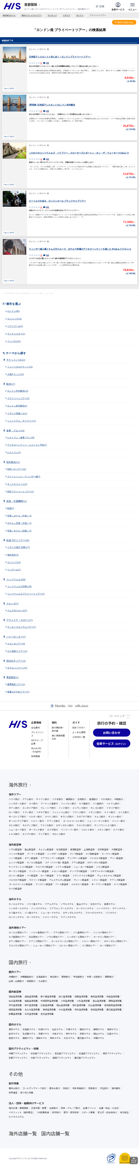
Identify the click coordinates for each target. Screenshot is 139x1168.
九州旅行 (42, 981)
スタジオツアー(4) (16, 643)
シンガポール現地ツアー (78, 936)
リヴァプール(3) (15, 326)
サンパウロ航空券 (78, 871)
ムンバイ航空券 (16, 862)
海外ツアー (15, 794)
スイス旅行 (123, 812)
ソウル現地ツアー (55, 936)
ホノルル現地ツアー (18, 932)
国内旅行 (18, 962)
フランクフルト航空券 (83, 875)
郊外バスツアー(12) (16, 469)
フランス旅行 (78, 812)
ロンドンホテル (16, 917)
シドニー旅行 (37, 820)
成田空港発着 (31, 996)
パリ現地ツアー (89, 945)
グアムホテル (51, 904)
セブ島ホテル (15, 912)
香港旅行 (93, 799)
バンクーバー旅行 (69, 829)
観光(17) (10, 384)
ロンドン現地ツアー (69, 945)
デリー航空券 (116, 858)
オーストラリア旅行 (18, 820)
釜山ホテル (82, 904)
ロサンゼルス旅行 (64, 825)
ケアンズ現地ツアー (38, 941)
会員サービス (118, 9)
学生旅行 (104, 1088)
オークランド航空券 (101, 884)
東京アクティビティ (112, 1053)
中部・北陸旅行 (94, 976)
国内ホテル (15, 1024)
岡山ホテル (98, 1033)
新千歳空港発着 (48, 996)
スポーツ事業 (88, 1112)
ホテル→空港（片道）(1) (19, 523)
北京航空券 (103, 849)
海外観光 (115, 1088)
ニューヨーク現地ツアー (45, 945)
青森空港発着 (97, 996)
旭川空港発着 (65, 996)
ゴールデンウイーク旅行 (34, 1088)
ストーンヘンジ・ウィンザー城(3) (23, 476)
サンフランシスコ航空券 (21, 866)
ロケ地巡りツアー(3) (17, 651)
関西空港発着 (115, 1000)
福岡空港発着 (15, 1009)
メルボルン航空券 (80, 884)
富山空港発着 (99, 1000)
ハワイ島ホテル (34, 904)
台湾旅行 (81, 799)
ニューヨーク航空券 (83, 866)
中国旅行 (118, 799)
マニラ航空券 (76, 853)
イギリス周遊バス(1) (17, 413)
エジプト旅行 (28, 834)
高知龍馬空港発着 (113, 1005)
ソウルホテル (67, 904)
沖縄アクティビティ (18, 1053)
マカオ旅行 (106, 799)
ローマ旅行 (14, 812)
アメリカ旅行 (46, 825)
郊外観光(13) (13, 462)
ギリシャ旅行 (114, 816)
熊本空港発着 (81, 1009)
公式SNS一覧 (78, 736)
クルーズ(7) (12, 603)
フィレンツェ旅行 (61, 812)
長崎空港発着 (49, 1009)
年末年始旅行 (78, 1088)
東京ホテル (14, 1029)
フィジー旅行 (118, 820)
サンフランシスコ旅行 (105, 825)
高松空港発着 (78, 1005)
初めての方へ (78, 727)
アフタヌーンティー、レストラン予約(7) (27, 445)
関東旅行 (66, 976)
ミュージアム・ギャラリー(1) (21, 421)
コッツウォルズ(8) (16, 579)
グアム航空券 (78, 862)
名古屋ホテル (28, 1033)
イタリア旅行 (112, 807)
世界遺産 (13, 1092)
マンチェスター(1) (16, 334)
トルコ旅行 (14, 834)
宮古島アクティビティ (65, 1053)
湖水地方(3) (12, 555)
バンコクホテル (39, 908)
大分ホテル (69, 1038)
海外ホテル (15, 899)
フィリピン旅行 (68, 803)
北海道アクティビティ (89, 1053)
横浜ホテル (85, 1029)
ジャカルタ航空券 (98, 858)
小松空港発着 (83, 1000)
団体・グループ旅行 (70, 1108)
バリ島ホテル (31, 912)
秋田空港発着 (112, 996)
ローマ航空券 (47, 875)
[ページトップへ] (128, 715)
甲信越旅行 (78, 976)
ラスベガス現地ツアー (19, 945)
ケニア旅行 (43, 834)
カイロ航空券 (15, 888)
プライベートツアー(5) (18, 398)
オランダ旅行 (66, 816)
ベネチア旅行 (42, 812)
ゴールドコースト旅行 (73, 820)
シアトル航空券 (63, 866)
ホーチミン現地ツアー (104, 936)
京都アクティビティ (18, 1057)
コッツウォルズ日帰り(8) (19, 586)
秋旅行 (66, 1088)
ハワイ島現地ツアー (40, 932)
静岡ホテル (98, 1029)
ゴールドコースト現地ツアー (65, 941)
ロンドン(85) (13, 311)
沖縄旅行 (13, 976)
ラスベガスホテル (94, 912)
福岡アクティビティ (61, 1057)
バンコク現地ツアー (103, 932)
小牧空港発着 (67, 1000)
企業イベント (89, 1108)
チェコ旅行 (99, 816)
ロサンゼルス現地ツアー (116, 941)
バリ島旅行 (98, 803)
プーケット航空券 (35, 853)
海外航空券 (15, 844)
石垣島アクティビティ (41, 1053)
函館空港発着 (81, 996)
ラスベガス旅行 (83, 825)
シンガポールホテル (18, 908)
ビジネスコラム (16, 1116)
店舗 (101, 6)
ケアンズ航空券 (117, 879)
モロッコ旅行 (58, 834)
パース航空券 (61, 884)
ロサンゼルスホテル (73, 912)
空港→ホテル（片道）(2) (19, 515)
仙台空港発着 (15, 1000)
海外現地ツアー (17, 927)
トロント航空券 (59, 871)
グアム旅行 (27, 799)
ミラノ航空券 (63, 875)
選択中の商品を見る (125, 22)
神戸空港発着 (31, 1005)
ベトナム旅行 (112, 803)
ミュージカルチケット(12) (20, 367)
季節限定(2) (12, 677)
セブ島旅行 (84, 803)
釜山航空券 (30, 849)
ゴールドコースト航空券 (20, 884)
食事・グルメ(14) (15, 430)
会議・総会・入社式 (109, 1108)
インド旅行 (64, 807)
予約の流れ (60, 705)
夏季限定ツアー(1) (16, 684)
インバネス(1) (14, 341)
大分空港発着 (65, 1009)
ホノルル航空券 (34, 862)
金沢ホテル (14, 1033)
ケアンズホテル (68, 917)
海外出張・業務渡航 (18, 1108)
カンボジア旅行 (30, 807)
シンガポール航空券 (57, 853)
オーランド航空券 (17, 871)
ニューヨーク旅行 (17, 829)
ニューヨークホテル (50, 912)
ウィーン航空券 (81, 879)
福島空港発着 (31, 1000)
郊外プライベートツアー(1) (20, 491)
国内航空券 (15, 991)
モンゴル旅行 (97, 807)
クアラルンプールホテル (61, 908)
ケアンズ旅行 (53, 820)
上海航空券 (89, 849)
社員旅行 (53, 1108)
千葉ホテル (71, 1029)
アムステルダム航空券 (60, 879)
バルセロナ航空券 (17, 879)
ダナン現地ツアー (17, 941)
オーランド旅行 (36, 829)
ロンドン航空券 (16, 875)
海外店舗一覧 (23, 1133)
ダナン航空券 (31, 858)
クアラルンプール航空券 (52, 858)
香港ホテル (109, 904)
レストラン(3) (14, 452)
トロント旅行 (87, 829)
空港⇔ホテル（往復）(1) (19, 531)
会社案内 (35, 727)
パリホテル (111, 912)
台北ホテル (95, 904)
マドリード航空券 (37, 879)
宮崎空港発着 (97, 1009)
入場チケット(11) (15, 374)
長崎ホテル (41, 1038)
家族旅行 (92, 1088)
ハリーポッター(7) (16, 636)
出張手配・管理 (38, 1108)
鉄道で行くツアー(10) (17, 540)
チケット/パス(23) (15, 360)
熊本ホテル (55, 1038)
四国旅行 (31, 981)
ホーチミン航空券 (110, 853)
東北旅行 (54, 976)
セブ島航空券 (92, 853)
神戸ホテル (71, 1033)
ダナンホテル (118, 908)
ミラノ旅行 (27, 812)
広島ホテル (112, 1033)
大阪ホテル (57, 1033)
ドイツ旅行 (109, 812)
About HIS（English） (37, 750)
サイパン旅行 (42, 799)
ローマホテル (33, 917)
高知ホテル (14, 1038)
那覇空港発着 (15, 1013)
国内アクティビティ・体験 (24, 1048)
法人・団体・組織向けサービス (26, 1103)
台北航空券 (61, 849)
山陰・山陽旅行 (16, 981)
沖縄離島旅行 (26, 976)
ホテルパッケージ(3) (17, 668)
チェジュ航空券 (45, 849)
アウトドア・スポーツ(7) (19, 620)
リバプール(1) (14, 569)
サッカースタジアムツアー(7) (21, 627)
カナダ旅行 (52, 829)
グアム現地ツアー (61, 932)
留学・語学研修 (71, 1112)
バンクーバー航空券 (39, 871)
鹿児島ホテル (83, 1038)
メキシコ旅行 (103, 829)
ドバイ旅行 (118, 829)
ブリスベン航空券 (43, 884)
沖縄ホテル (98, 1038)
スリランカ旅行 (80, 807)
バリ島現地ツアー (81, 932)
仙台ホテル (57, 1029)
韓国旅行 (70, 799)
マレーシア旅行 (48, 807)
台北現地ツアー (36, 936)
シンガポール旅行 (17, 803)
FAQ (70, 705)
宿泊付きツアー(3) (16, 661)
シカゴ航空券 (102, 866)
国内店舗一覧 (55, 1133)
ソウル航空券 (15, 849)
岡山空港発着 (63, 1005)
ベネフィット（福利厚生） (22, 1112)
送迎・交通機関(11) (16, 501)
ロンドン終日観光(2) (17, 406)
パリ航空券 (32, 875)
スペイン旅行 (51, 816)
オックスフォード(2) (17, 484)
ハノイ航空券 (15, 858)
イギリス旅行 (94, 812)
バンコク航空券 (16, 853)
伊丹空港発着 (15, 1005)
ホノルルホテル (16, 904)
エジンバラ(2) (14, 562)
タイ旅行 (33, 803)
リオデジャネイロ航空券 (102, 871)
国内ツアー (15, 972)
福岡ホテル (27, 1038)
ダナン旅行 (14, 807)
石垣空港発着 (31, 1013)
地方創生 (124, 1112)
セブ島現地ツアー (17, 936)
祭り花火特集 (26, 1092)
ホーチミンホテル (85, 908)
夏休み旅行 (54, 1088)
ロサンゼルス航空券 (97, 862)
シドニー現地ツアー (91, 941)
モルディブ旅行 (29, 825)
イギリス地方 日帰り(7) (18, 547)
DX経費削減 (43, 1112)
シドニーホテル (50, 917)
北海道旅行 (41, 976)
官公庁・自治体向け (107, 1112)
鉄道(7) (10, 508)
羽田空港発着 (15, 996)
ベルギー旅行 (35, 816)
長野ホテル (112, 1029)
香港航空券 (75, 849)
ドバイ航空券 (120, 884)
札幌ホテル (43, 1029)
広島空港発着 (47, 1005)
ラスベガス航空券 (44, 866)
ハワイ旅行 (14, 799)
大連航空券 (116, 849)
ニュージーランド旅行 (98, 820)
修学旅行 (56, 1112)
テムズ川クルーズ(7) (17, 610)
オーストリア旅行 (17, 816)
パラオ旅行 (57, 799)
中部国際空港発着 (49, 1000)
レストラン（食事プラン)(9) (20, 437)
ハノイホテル (102, 908)
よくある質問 (78, 732)
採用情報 (35, 756)
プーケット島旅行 (49, 803)
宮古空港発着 (47, 1013)
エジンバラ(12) (14, 319)
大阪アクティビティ (40, 1057)
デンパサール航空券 (77, 858)
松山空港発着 (94, 1005)
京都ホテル (43, 1033)
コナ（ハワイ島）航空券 (57, 862)
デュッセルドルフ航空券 (109, 875)
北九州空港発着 (32, 1009)
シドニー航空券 (99, 879)
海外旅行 (18, 784)
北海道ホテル (28, 1029)
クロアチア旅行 (84, 816)
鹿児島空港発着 (114, 1009)
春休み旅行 (14, 1088)
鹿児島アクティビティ (85, 1057)
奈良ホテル (85, 1033)
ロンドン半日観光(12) (17, 391)
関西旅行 (109, 976)
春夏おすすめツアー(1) (18, 692)
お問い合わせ (81, 705)
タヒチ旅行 (14, 825)
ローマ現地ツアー (108, 945)
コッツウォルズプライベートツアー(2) (26, 594)
